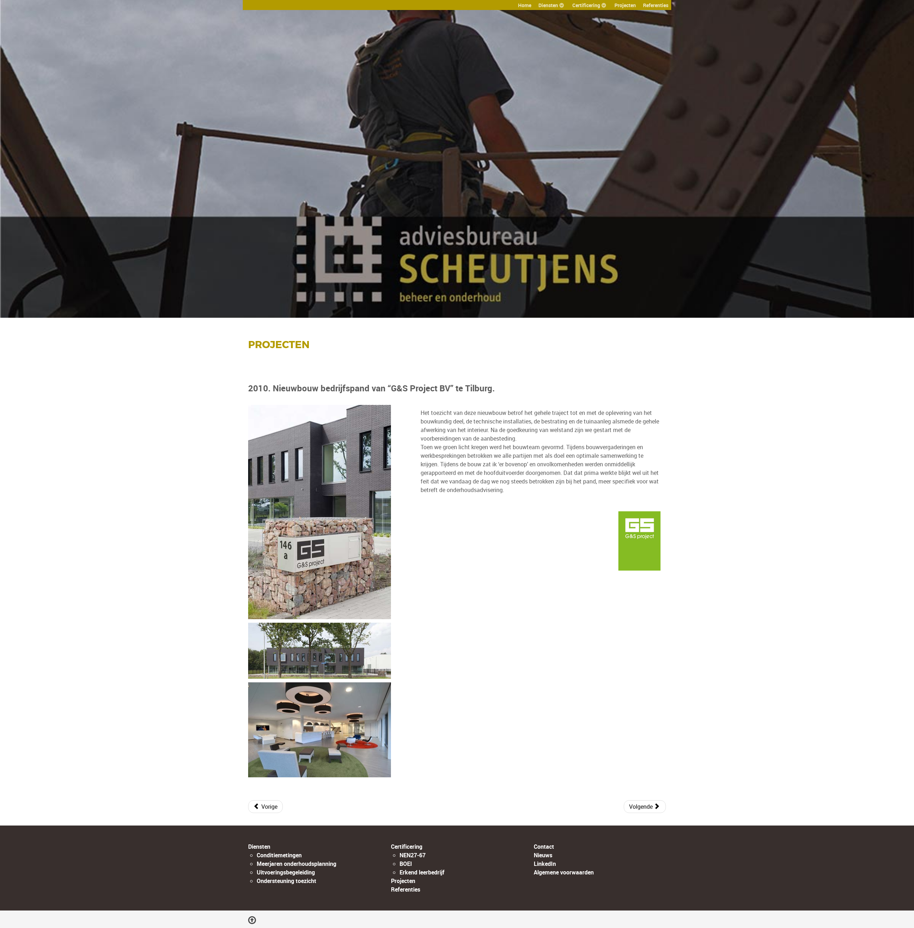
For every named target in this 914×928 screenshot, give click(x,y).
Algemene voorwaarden (564, 872)
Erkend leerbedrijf (422, 872)
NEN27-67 (413, 855)
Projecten (279, 344)
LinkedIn (545, 864)
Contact (544, 847)
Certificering (406, 847)
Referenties (405, 889)
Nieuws (543, 855)
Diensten (259, 847)
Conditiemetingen (279, 855)
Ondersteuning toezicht (286, 881)
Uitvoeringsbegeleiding (286, 872)
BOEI (406, 864)
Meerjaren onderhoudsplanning (296, 864)
